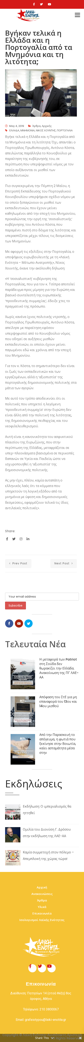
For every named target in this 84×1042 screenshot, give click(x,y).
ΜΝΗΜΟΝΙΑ (27, 130)
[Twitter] (41, 4)
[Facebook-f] (32, 968)
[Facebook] (34, 4)
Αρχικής (47, 126)
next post (62, 563)
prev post (19, 563)
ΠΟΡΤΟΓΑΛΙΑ (65, 130)
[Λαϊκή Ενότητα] (28, 15)
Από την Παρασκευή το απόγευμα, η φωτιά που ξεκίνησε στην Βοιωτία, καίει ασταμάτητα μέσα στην (57, 743)
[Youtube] (49, 4)
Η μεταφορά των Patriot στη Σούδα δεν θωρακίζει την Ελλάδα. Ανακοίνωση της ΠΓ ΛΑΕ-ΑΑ (58, 668)
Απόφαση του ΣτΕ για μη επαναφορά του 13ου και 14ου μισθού (58, 701)
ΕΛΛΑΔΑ (14, 130)
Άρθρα (36, 126)
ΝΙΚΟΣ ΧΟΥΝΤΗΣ (46, 130)
